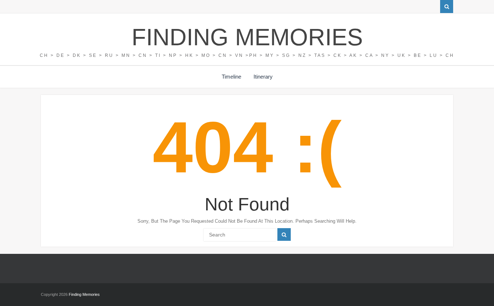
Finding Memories (247, 37)
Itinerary (263, 77)
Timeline (231, 77)
